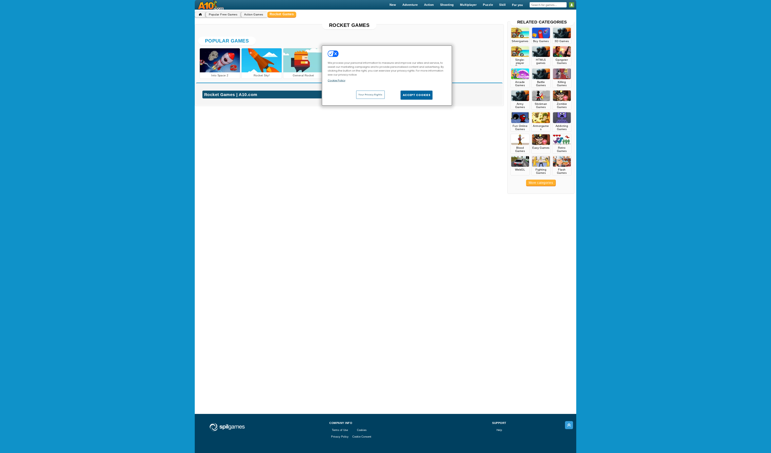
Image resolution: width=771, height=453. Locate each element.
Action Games (253, 14)
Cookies (362, 430)
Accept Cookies (416, 95)
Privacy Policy (340, 436)
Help (499, 430)
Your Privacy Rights (370, 94)
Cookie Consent (361, 436)
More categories (541, 182)
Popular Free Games (223, 14)
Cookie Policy (336, 80)
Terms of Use (340, 430)
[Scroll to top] (569, 425)
